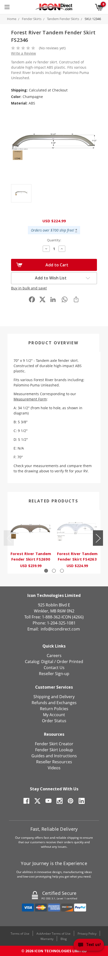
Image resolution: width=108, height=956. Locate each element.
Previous (9, 538)
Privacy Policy (87, 933)
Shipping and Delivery (54, 696)
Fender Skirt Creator (54, 744)
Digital (47, 661)
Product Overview (53, 343)
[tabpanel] (31, 541)
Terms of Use (20, 933)
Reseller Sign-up (54, 673)
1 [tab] (46, 571)
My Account (54, 714)
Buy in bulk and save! (29, 288)
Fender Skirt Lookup (54, 750)
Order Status (54, 720)
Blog (64, 939)
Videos (54, 768)
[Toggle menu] (7, 7)
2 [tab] (54, 571)
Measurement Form (30, 399)
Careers (54, 655)
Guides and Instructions (54, 756)
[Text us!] (89, 946)
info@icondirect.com (60, 629)
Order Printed (70, 661)
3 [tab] (62, 571)
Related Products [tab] (53, 501)
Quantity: (54, 240)
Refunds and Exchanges (54, 702)
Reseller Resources (54, 762)
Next (98, 538)
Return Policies (54, 708)
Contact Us (54, 667)
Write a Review (23, 53)
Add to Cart (56, 265)
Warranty (46, 939)
